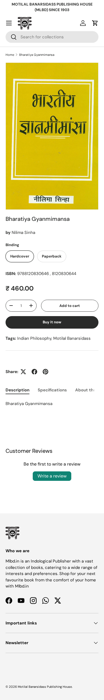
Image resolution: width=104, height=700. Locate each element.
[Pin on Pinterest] (45, 371)
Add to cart (69, 305)
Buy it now (52, 322)
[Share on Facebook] (34, 371)
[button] (95, 23)
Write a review (52, 476)
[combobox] (52, 37)
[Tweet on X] (23, 371)
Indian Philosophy (34, 338)
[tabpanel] (52, 404)
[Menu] (9, 23)
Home (10, 55)
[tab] (17, 390)
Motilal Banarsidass (72, 338)
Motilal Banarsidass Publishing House (45, 687)
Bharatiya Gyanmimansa (36, 55)
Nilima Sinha (23, 232)
